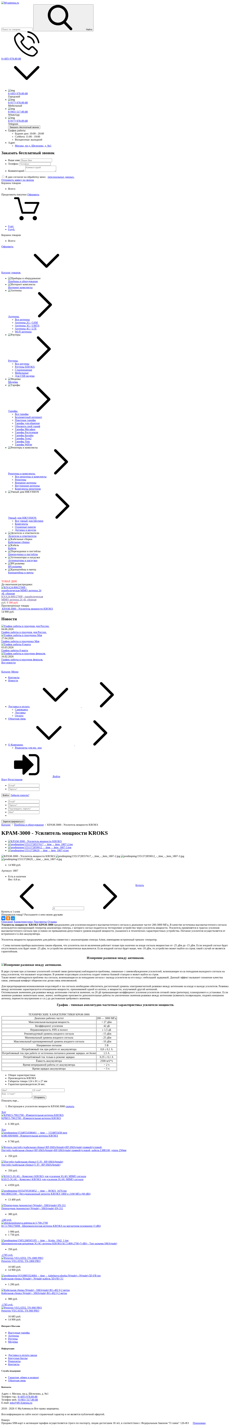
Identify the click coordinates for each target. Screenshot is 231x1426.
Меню (14, 671)
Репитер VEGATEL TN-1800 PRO (21, 1261)
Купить (139, 885)
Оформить (33, 194)
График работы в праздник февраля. (22, 659)
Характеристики (23, 921)
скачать (70, 1106)
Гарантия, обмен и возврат (23, 1377)
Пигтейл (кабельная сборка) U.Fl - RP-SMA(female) (30, 1164)
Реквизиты (14, 1361)
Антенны (13, 1335)
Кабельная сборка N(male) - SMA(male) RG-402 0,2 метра (34, 1293)
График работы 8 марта (14, 650)
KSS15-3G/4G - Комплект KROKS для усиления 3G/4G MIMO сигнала (42, 1179)
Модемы (13, 1341)
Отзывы (52, 921)
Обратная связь (17, 718)
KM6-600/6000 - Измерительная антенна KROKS (29, 1135)
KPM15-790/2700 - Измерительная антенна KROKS (31, 1118)
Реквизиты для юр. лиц (28, 747)
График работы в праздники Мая (20, 641)
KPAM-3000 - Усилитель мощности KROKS (27, 608)
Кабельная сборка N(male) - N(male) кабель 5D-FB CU (32, 1278)
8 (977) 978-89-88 (18, 102)
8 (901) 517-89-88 (18, 111)
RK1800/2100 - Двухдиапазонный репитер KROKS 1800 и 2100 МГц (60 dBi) (45, 1193)
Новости (13, 680)
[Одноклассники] (8, 918)
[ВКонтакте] (3, 918)
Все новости (8, 662)
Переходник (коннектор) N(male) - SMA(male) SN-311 (32, 1208)
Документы (40, 921)
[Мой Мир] (13, 918)
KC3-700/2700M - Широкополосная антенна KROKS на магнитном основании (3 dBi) (51, 1225)
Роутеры (13, 1338)
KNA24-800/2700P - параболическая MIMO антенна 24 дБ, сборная (22, 598)
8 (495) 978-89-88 (11, 58)
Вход (4, 779)
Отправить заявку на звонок (17, 180)
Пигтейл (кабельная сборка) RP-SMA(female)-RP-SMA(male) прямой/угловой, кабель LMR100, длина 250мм (63, 1150)
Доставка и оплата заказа (22, 1355)
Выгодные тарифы (19, 1332)
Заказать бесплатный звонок (24, 127)
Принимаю (199, 1423)
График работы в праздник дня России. (24, 632)
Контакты (13, 677)
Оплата (19, 715)
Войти (56, 776)
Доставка (20, 712)
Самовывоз (21, 709)
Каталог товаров (11, 272)
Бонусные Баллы (18, 1358)
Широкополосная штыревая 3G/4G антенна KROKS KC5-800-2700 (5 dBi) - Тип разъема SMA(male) (59, 1243)
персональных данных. (61, 177)
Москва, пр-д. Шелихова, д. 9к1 (33, 145)
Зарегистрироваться (13, 821)
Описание (7, 921)
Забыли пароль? (20, 795)
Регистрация (15, 779)
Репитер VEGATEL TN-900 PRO (20, 1310)
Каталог (6, 671)
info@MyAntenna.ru (21, 1402)
